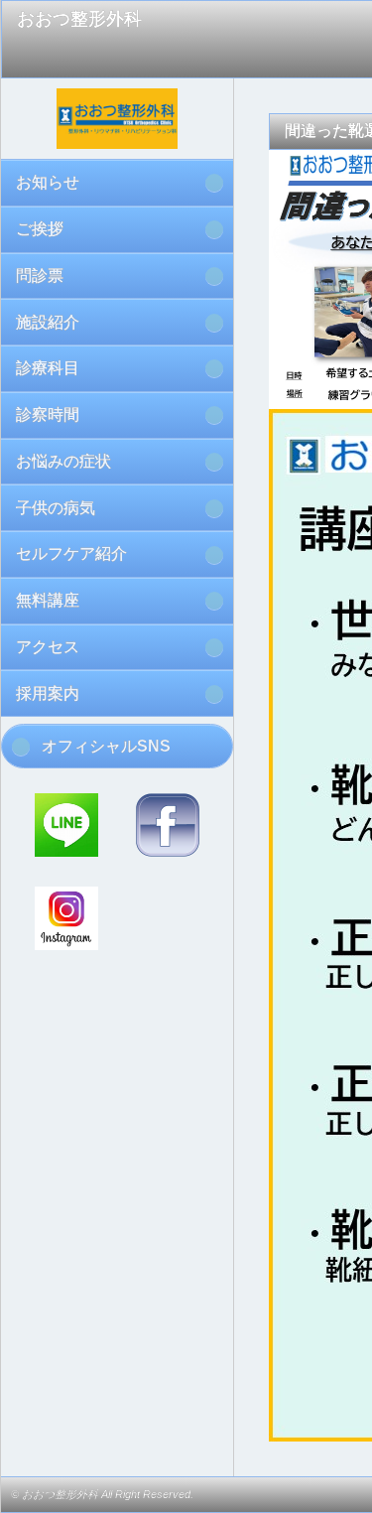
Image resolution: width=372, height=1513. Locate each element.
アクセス (47, 646)
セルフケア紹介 (71, 553)
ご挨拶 (39, 228)
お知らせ (47, 182)
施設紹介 (47, 322)
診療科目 (47, 367)
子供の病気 (55, 507)
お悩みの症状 (63, 461)
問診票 (39, 275)
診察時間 (47, 414)
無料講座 (47, 600)
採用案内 (47, 693)
